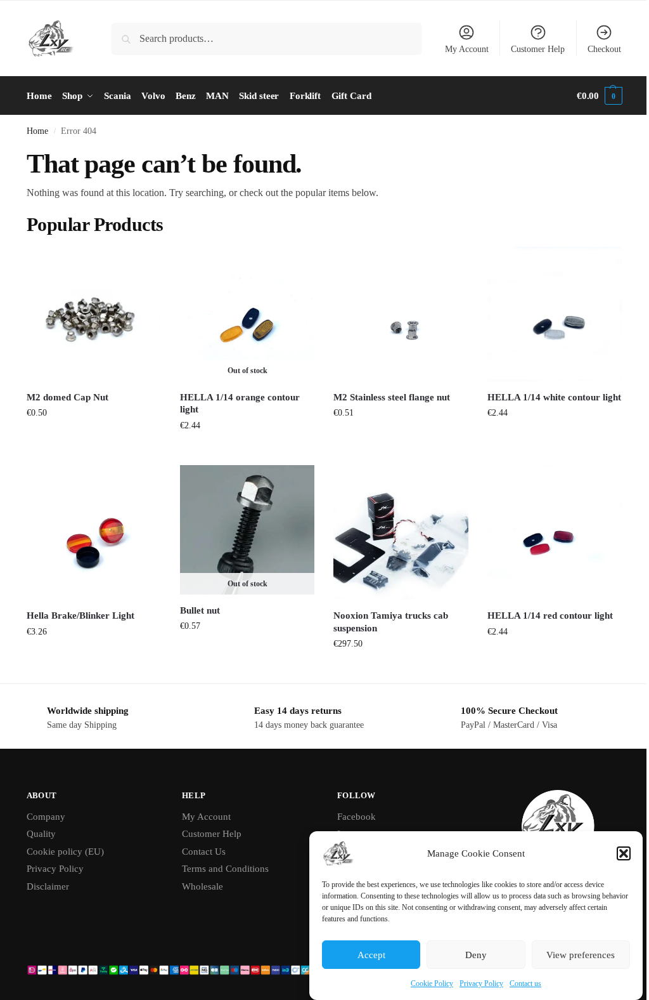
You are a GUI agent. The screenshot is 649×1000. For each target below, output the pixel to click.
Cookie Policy (432, 983)
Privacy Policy (481, 983)
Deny (476, 955)
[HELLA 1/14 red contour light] (554, 532)
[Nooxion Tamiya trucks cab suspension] (400, 532)
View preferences (580, 955)
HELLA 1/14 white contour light (554, 397)
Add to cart (94, 439)
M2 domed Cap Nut (67, 397)
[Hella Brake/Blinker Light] (94, 532)
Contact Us (204, 851)
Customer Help (538, 49)
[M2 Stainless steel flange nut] (400, 314)
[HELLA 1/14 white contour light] (554, 314)
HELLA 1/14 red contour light (550, 615)
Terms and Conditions (225, 869)
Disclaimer (48, 886)
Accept (371, 955)
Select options (401, 670)
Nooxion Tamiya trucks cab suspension (390, 621)
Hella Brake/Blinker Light (80, 615)
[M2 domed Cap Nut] (94, 314)
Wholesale (202, 886)
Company (46, 817)
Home (37, 131)
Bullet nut (200, 610)
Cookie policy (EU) (65, 851)
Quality (41, 834)
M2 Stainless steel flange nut (391, 397)
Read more (247, 452)
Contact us (525, 983)
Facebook (356, 817)
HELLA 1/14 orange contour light (240, 403)
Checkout (604, 49)
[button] (623, 853)
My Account (467, 49)
